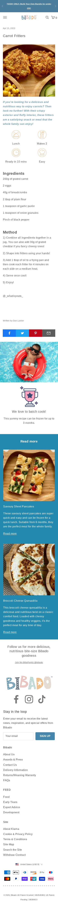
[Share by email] (48, 333)
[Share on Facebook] (9, 333)
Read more (10, 533)
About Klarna (11, 829)
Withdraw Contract (14, 855)
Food (6, 797)
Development (11, 812)
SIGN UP (45, 736)
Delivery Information (15, 770)
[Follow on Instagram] (29, 699)
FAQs (6, 780)
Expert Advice (11, 807)
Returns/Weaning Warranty (19, 775)
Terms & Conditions (15, 839)
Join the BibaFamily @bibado (29, 662)
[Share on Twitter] (22, 333)
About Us (9, 754)
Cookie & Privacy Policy (18, 834)
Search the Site (12, 849)
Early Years (10, 802)
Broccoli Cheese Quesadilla (20, 600)
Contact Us (10, 764)
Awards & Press (13, 759)
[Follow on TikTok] (42, 699)
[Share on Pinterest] (35, 333)
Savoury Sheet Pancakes (18, 506)
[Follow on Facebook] (16, 699)
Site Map (8, 844)
